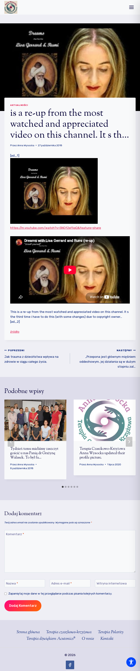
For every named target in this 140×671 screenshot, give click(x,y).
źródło (14, 331)
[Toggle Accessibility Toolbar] (131, 662)
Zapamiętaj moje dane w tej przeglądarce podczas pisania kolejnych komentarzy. (60, 593)
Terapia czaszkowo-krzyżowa (69, 632)
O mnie (88, 639)
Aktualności (19, 105)
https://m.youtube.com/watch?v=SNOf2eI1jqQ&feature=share (55, 228)
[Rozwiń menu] (131, 7)
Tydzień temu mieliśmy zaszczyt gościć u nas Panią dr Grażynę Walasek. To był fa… (34, 453)
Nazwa (12, 583)
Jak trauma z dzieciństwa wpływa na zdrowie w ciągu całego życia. (31, 356)
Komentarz (15, 534)
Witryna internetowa (112, 583)
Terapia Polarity (110, 632)
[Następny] (129, 442)
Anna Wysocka (25, 145)
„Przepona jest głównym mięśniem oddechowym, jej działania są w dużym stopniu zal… (107, 358)
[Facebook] (70, 665)
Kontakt (107, 639)
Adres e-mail (61, 583)
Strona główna (28, 632)
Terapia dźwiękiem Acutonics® (50, 639)
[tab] (63, 487)
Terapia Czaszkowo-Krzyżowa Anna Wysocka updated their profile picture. (102, 453)
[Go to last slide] (11, 442)
